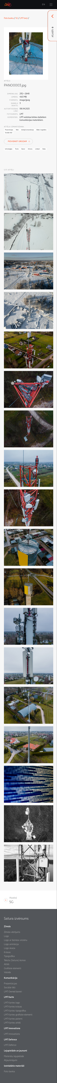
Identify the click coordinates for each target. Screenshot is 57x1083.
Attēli (6, 964)
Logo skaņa (9, 948)
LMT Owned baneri (13, 991)
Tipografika (9, 956)
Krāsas (7, 952)
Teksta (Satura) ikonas (15, 960)
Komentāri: (13, 117)
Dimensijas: (12, 94)
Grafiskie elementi (12, 968)
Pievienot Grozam (17, 141)
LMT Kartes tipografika (15, 1010)
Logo (6, 936)
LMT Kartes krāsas (13, 1006)
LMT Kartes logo (12, 1002)
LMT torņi (24, 18)
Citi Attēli (9, 170)
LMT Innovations (12, 1033)
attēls (7, 81)
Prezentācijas (10, 983)
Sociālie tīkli (9, 987)
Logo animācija (11, 944)
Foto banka (9, 18)
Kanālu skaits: (14, 104)
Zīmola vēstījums (12, 932)
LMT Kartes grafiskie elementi (18, 1014)
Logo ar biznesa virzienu (15, 940)
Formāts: (13, 100)
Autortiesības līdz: (11, 110)
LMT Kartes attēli (12, 1022)
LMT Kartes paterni (13, 1018)
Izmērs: (14, 97)
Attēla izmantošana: (14, 127)
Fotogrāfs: (12, 114)
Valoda (7, 972)
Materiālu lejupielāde (14, 1056)
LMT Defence (10, 1045)
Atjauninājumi (10, 1060)
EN (43, 4)
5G (17, 18)
